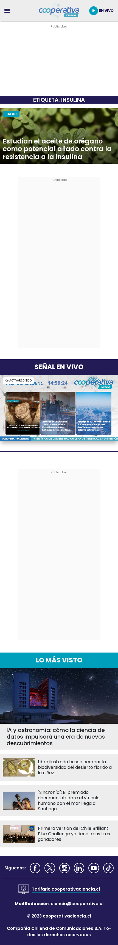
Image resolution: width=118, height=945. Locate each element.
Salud (11, 114)
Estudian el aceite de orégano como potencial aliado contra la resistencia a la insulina (57, 149)
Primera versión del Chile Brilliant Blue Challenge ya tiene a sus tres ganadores (74, 834)
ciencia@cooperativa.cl (77, 904)
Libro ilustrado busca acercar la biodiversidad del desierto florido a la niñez (75, 767)
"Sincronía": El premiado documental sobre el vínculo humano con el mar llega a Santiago (69, 801)
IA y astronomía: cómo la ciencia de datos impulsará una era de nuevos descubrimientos (56, 737)
